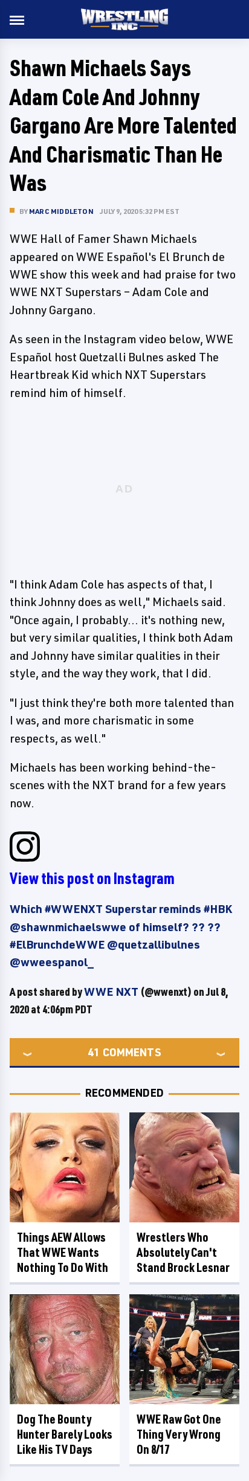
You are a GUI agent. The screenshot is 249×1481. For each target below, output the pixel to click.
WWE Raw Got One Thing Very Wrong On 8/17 (179, 1434)
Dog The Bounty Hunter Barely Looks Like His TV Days (64, 1434)
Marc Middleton (61, 211)
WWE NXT (111, 991)
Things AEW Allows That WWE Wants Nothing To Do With (62, 1252)
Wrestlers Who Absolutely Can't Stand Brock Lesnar (183, 1252)
